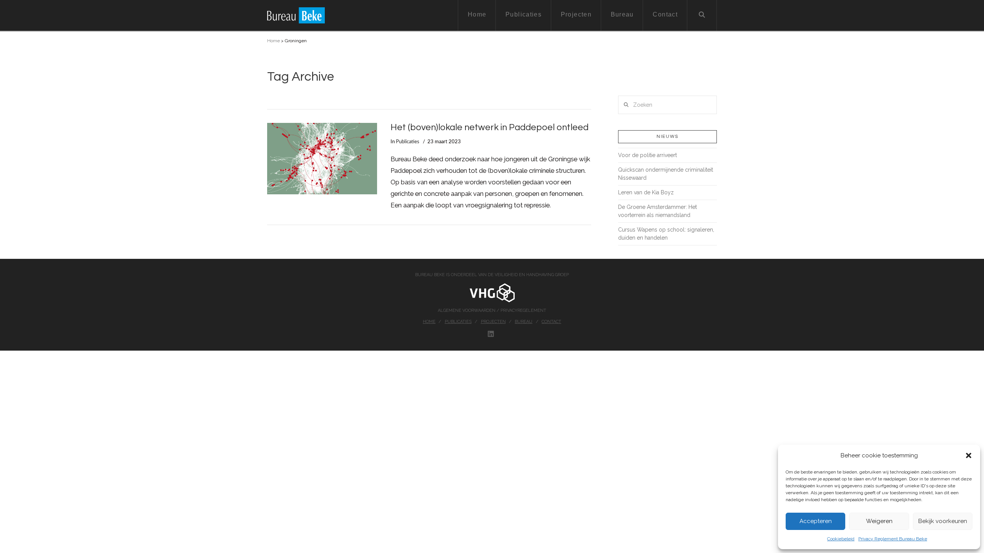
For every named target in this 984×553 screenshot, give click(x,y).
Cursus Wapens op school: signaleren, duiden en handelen (666, 234)
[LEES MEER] (322, 158)
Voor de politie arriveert (647, 155)
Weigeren (879, 521)
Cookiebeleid (840, 538)
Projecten (493, 321)
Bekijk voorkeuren (942, 521)
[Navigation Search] (702, 15)
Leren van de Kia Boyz (646, 192)
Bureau (523, 321)
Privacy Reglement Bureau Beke (892, 538)
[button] (968, 455)
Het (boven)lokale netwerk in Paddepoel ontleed (489, 127)
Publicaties (407, 141)
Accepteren (816, 521)
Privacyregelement (523, 310)
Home (273, 40)
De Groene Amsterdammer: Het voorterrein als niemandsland (657, 211)
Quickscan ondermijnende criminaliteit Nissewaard (665, 174)
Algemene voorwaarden (467, 310)
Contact (551, 321)
